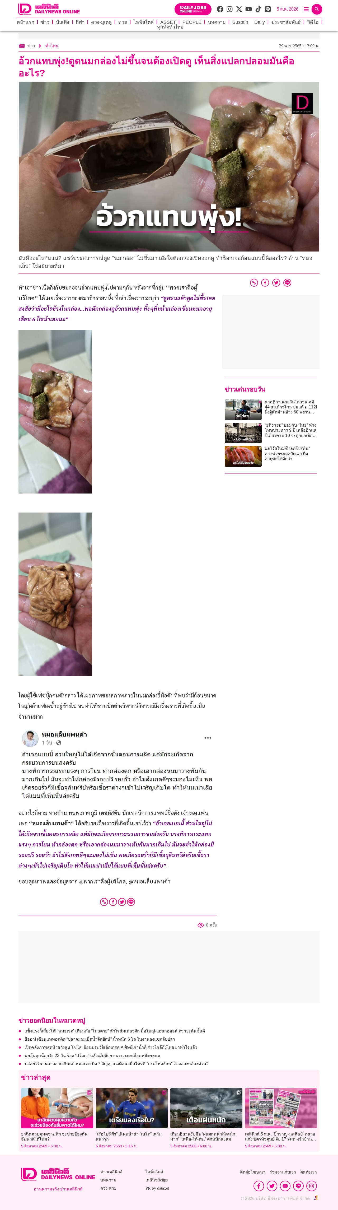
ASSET (168, 22)
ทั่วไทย (51, 46)
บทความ (217, 22)
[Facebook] (113, 902)
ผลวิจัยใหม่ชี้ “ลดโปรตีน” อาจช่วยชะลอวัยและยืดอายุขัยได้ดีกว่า (287, 453)
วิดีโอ (313, 22)
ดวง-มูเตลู (101, 22)
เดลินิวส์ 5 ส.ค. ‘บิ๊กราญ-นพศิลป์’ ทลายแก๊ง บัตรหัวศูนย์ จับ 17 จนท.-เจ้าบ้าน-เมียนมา (280, 1139)
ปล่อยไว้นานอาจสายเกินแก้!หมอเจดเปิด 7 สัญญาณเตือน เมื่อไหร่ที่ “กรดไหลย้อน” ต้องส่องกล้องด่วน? (117, 1064)
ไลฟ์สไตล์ (144, 22)
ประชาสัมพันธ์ (286, 22)
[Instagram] (311, 1186)
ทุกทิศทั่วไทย (170, 27)
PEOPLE (191, 22)
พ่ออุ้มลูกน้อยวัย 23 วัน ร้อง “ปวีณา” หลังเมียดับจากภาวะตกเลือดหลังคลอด (92, 1055)
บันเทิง (62, 22)
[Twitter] (122, 902)
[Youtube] (285, 1186)
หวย (122, 22)
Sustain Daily (248, 22)
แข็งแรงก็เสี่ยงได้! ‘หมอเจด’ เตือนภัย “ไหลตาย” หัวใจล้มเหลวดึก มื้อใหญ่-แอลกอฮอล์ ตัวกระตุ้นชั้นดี (115, 1031)
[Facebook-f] (258, 1186)
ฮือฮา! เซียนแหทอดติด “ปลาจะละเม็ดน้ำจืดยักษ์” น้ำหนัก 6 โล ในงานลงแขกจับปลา (100, 1039)
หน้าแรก (25, 22)
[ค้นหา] (317, 9)
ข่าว (45, 22)
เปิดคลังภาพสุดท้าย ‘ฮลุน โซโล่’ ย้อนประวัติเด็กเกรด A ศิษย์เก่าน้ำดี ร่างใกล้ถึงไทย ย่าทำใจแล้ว (111, 1047)
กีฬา (80, 22)
